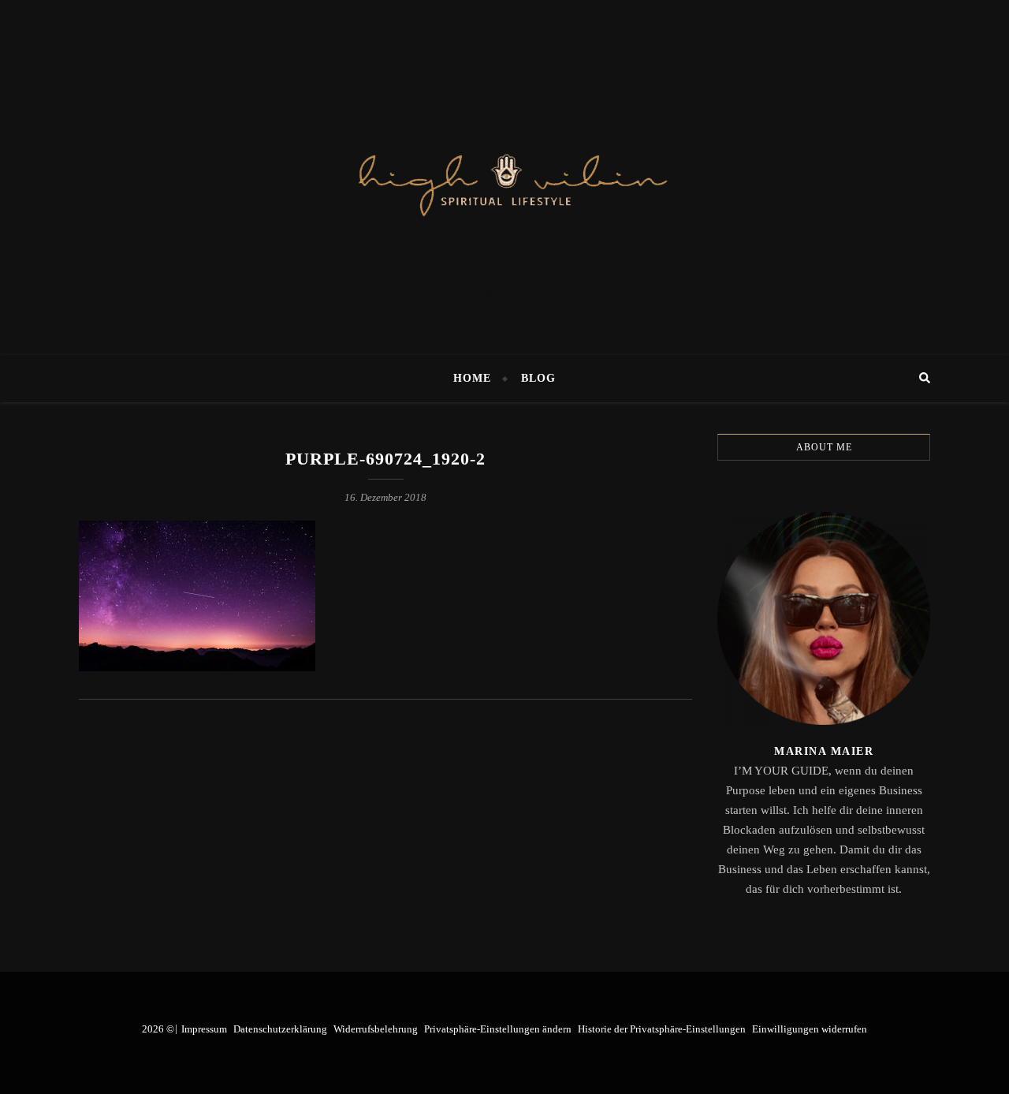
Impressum (204, 1029)
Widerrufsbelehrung (375, 1029)
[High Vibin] (504, 177)
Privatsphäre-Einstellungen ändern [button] (498, 1029)
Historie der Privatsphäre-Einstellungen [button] (662, 1029)
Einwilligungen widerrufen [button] (809, 1029)
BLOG (538, 378)
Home (472, 378)
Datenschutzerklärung (280, 1029)
